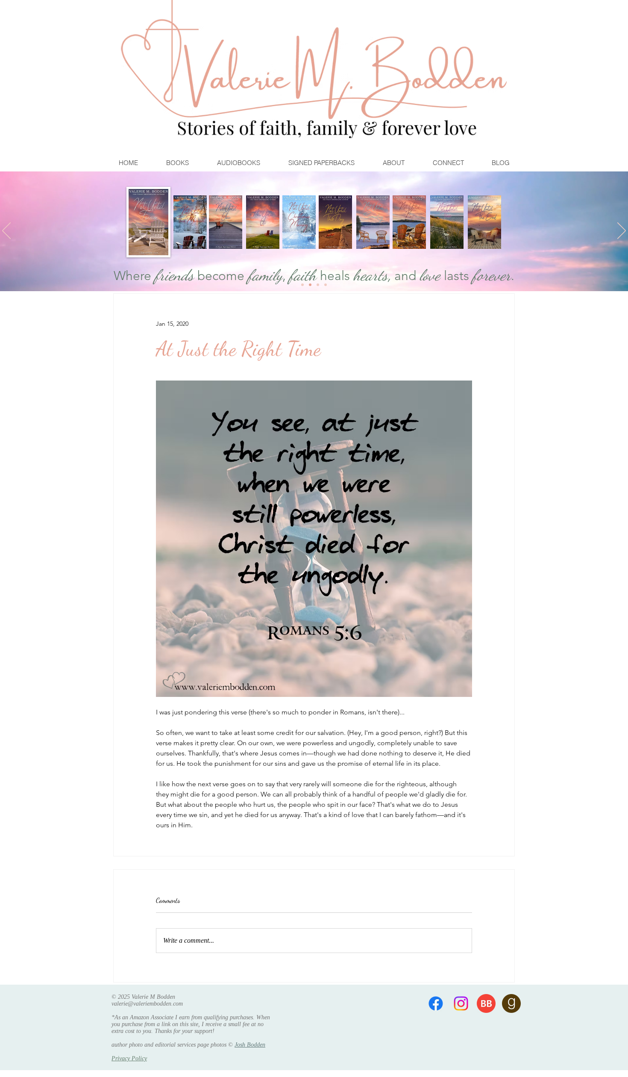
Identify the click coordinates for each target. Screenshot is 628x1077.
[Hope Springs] (310, 284)
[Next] (621, 231)
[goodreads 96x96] (511, 1003)
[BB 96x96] (486, 1003)
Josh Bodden (250, 1045)
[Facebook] (435, 1003)
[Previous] (6, 231)
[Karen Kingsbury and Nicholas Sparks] (302, 284)
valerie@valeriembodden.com (147, 1003)
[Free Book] (325, 284)
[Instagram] (461, 1003)
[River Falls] (318, 284)
